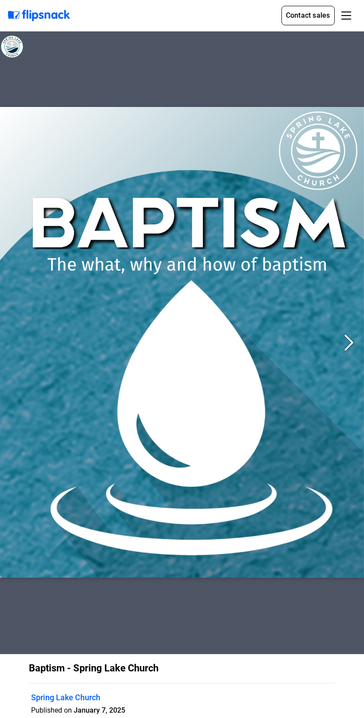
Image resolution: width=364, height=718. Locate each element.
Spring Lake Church (65, 697)
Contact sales (308, 15)
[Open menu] (346, 15)
